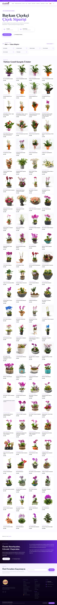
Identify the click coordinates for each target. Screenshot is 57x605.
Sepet (48, 0)
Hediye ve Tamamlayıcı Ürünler (27, 590)
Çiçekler (13, 3)
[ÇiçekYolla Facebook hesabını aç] (5, 592)
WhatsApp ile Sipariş (16, 558)
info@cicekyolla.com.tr (50, 584)
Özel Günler (24, 584)
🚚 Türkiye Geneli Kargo (26, 594)
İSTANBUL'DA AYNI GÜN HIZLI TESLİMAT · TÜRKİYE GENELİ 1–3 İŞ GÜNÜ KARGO (13, 0)
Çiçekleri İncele (6, 558)
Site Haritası (36, 589)
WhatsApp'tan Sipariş (18, 34)
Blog (35, 582)
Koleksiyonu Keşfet (7, 34)
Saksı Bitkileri (33, 3)
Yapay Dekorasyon (47, 3)
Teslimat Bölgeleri (37, 585)
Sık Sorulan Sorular (37, 586)
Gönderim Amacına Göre (18, 3)
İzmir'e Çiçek (36, 598)
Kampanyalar (38, 3)
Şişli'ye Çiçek (36, 595)
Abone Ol (51, 569)
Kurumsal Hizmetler (26, 589)
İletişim (36, 588)
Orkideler (29, 3)
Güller (26, 3)
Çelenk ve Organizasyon (26, 586)
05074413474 (49, 581)
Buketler (23, 3)
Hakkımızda (36, 581)
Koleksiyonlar (43, 3)
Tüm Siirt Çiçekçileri (50, 43)
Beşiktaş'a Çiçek (37, 594)
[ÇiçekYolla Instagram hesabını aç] (3, 592)
